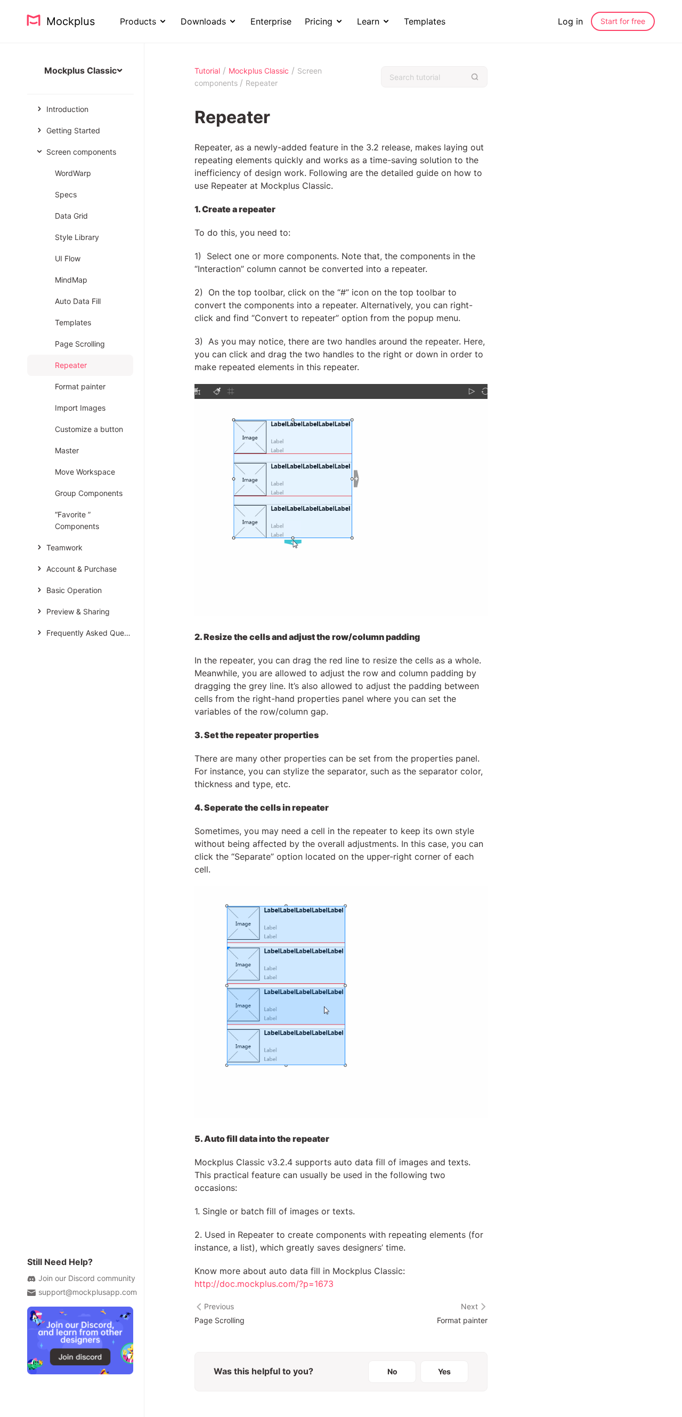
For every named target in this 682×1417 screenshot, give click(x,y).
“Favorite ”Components (77, 520)
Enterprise (270, 21)
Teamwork (64, 547)
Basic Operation (74, 590)
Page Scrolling (80, 343)
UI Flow (67, 258)
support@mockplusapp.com (87, 1291)
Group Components (89, 493)
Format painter (80, 386)
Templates (424, 21)
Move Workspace (85, 471)
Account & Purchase (81, 568)
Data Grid (71, 215)
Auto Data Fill (78, 301)
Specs (66, 194)
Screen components (81, 151)
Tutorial (207, 70)
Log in (570, 21)
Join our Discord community (86, 1278)
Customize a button (89, 429)
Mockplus (67, 21)
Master (67, 450)
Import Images (80, 407)
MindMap (71, 279)
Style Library (77, 237)
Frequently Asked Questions (89, 632)
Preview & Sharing (78, 611)
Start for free (622, 21)
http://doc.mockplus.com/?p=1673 (264, 1283)
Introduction (67, 109)
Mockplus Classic (259, 70)
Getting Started (73, 130)
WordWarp (73, 173)
